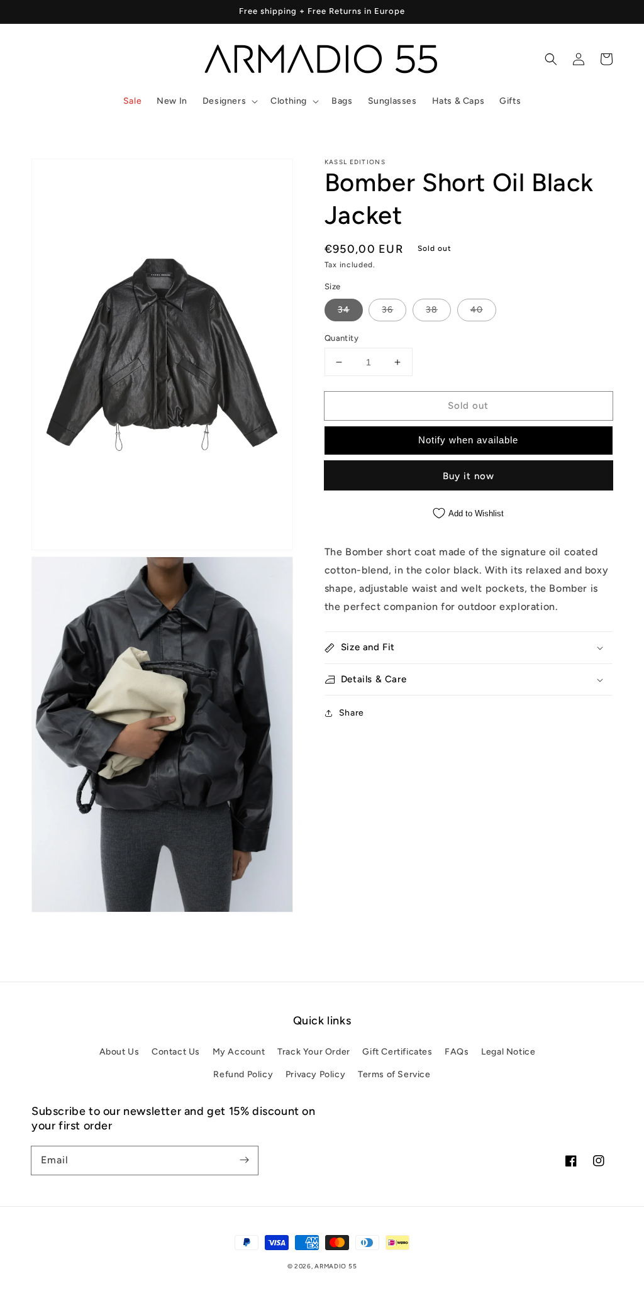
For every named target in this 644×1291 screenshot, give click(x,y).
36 (387, 309)
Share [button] (351, 712)
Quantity (341, 338)
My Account (239, 1051)
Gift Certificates (397, 1051)
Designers (224, 101)
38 (432, 309)
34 (344, 309)
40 (476, 309)
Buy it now (468, 476)
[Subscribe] (244, 1160)
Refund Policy (243, 1074)
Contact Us (176, 1051)
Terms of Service (394, 1074)
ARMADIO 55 (335, 1266)
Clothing (288, 101)
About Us (119, 1051)
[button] (229, 101)
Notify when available (468, 440)
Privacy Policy (315, 1074)
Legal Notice (508, 1051)
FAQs (457, 1051)
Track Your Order (313, 1051)
